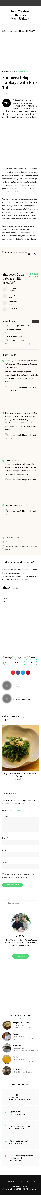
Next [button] (36, 717)
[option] (20, 752)
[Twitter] (23, 672)
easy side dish (21, 658)
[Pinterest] (28, 672)
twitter (8, 3)
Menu (37, 15)
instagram (12, 3)
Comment (6, 816)
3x (38, 321)
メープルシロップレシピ (27, 1182)
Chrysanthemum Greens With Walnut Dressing (20, 774)
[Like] (13, 672)
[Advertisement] (20, 142)
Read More (20, 956)
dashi (13, 336)
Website (5, 862)
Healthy (21, 72)
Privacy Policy (11, 1182)
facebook (3, 3)
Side (28, 72)
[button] (34, 254)
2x (35, 321)
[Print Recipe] (29, 254)
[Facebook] (18, 672)
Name (5, 838)
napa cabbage (31, 663)
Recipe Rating (7, 810)
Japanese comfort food (13, 663)
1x (33, 321)
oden (8, 232)
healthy (33, 658)
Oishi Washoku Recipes (20, 13)
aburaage (8, 658)
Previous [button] (32, 717)
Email (4, 850)
